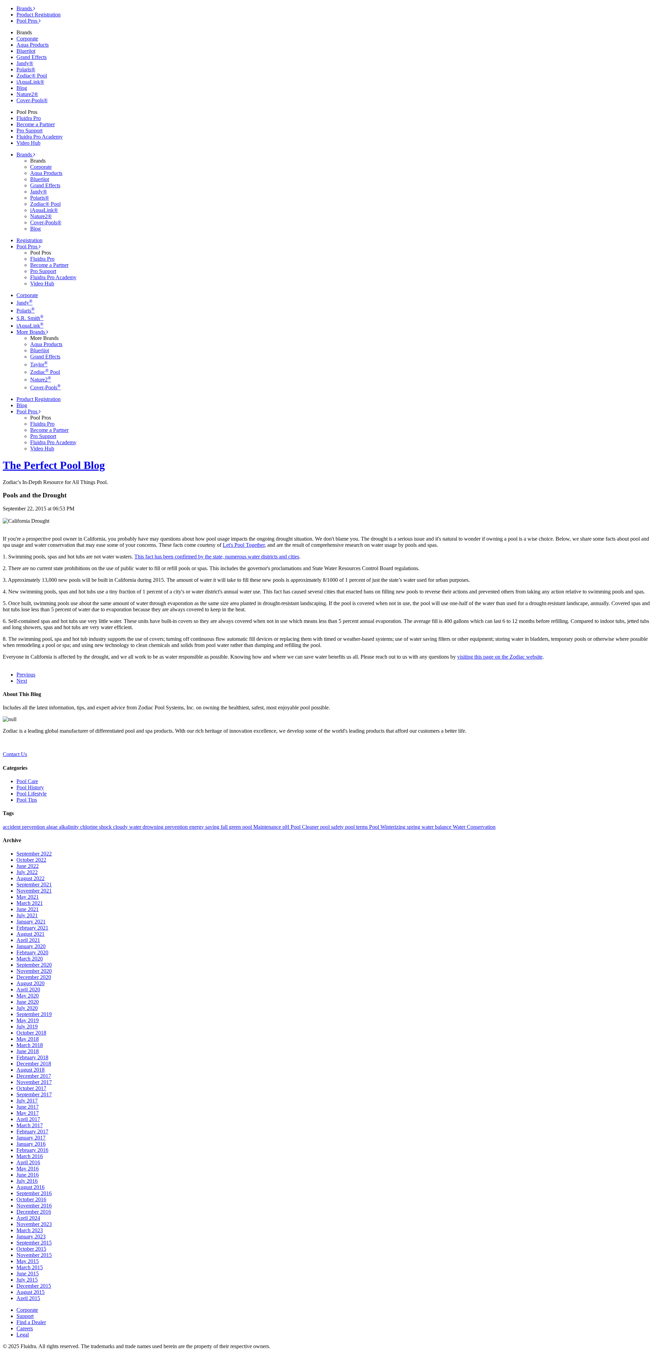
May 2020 (27, 996)
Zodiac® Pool (31, 76)
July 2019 (27, 1026)
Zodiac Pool (45, 372)
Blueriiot (25, 51)
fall (225, 827)
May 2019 (27, 1020)
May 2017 (27, 1113)
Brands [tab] (24, 8)
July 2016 (27, 1181)
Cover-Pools (45, 387)
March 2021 (29, 903)
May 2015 (27, 1261)
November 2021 (34, 891)
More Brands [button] (31, 332)
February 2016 (32, 1150)
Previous (25, 675)
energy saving (205, 827)
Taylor (39, 364)
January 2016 (31, 1144)
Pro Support (29, 130)
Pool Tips (26, 800)
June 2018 (27, 1051)
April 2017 (28, 1119)
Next (21, 681)
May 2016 (27, 1168)
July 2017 (27, 1101)
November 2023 (34, 1224)
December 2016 (33, 1212)
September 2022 (34, 854)
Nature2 (40, 379)
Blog (21, 88)
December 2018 (33, 1064)
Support (25, 1316)
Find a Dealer (31, 1322)
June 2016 (27, 1175)
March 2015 (29, 1267)
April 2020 (28, 989)
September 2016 (34, 1193)
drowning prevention (166, 827)
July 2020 (27, 1008)
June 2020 (27, 1002)
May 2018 (27, 1039)
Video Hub (28, 143)
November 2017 (34, 1082)
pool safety (332, 827)
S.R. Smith (30, 318)
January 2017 (31, 1138)
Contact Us (15, 754)
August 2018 (30, 1070)
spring (414, 827)
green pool (241, 827)
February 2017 (32, 1131)
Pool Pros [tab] (27, 21)
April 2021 (28, 940)
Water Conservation (474, 827)
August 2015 (30, 1292)
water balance (437, 827)
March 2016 (29, 1156)
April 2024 (28, 1218)
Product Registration (38, 14)
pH (286, 827)
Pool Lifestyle (31, 794)
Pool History (30, 787)
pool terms (357, 827)
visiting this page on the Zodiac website (500, 657)
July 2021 (27, 915)
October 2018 (31, 1033)
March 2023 (29, 1230)
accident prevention (24, 827)
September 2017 (34, 1094)
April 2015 (28, 1298)
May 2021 (27, 897)
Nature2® (27, 94)
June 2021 (27, 909)
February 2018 (32, 1057)
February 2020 (32, 952)
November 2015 (34, 1255)
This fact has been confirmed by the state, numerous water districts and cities (216, 556)
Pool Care (27, 781)
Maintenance (267, 827)
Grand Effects (31, 57)
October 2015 (31, 1249)
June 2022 (27, 866)
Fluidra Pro (28, 118)
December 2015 (33, 1286)
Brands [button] (24, 154)
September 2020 (34, 965)
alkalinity (69, 827)
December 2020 (33, 977)
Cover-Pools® (32, 100)
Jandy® (24, 63)
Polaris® (25, 69)
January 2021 (31, 921)
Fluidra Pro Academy (39, 137)
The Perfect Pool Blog (54, 465)
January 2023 (31, 1236)
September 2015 (34, 1243)
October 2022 (31, 860)
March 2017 (29, 1125)
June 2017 (27, 1107)
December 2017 (33, 1076)
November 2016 (34, 1206)
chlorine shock (96, 827)
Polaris (25, 311)
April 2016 (28, 1162)
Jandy (24, 303)
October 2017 (31, 1088)
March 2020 (29, 959)
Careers (24, 1328)
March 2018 (29, 1045)
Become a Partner (35, 124)
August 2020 (30, 983)
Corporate (27, 39)
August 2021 (30, 934)
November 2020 (34, 971)
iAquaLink (30, 326)
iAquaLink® (30, 82)
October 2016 (31, 1199)
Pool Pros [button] (27, 246)
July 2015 (27, 1280)
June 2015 (27, 1273)
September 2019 (34, 1014)
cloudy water (128, 827)
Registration (29, 240)
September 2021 (34, 884)
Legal (22, 1335)
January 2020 (31, 946)
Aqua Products (32, 45)
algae (52, 827)
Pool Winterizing (388, 827)
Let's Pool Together (244, 545)
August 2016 (30, 1187)
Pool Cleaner (305, 827)
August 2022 (30, 878)
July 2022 (27, 872)
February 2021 (32, 928)
